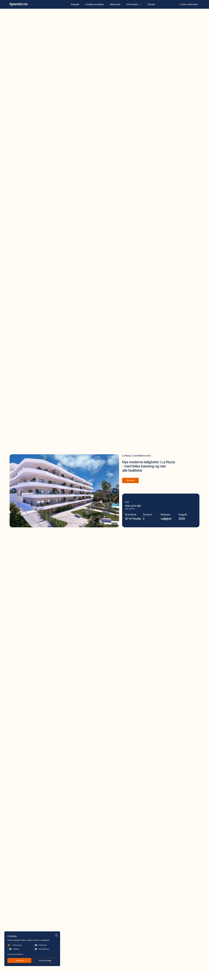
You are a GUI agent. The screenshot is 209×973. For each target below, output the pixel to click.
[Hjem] (19, 4)
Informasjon (132, 4)
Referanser (115, 4)
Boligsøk (75, 4)
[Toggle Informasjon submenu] (140, 4)
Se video (130, 480)
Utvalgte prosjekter (94, 4)
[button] (14, 490)
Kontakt (151, 4)
